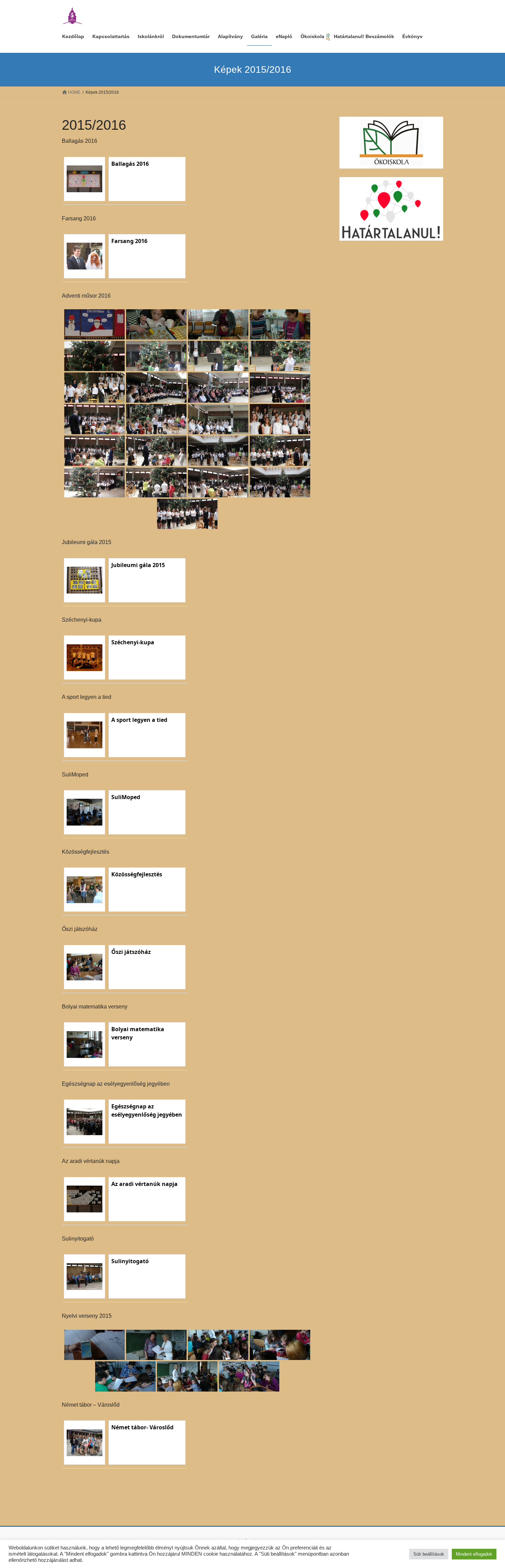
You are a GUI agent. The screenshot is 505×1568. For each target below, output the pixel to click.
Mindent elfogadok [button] (474, 1554)
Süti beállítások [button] (428, 1554)
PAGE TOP (487, 1515)
